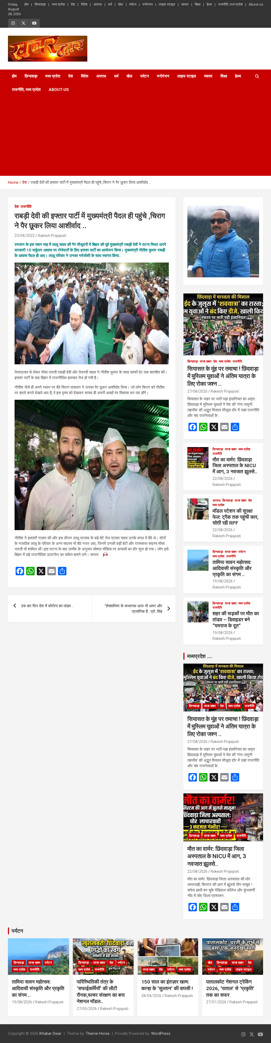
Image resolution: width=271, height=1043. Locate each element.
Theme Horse (98, 1033)
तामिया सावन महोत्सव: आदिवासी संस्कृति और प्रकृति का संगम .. (232, 568)
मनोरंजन (147, 4)
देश (73, 4)
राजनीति (26, 206)
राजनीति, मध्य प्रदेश (230, 4)
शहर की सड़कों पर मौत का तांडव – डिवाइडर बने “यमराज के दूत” (236, 619)
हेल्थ (209, 4)
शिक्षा (198, 4)
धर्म (110, 4)
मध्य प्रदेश (58, 4)
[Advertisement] (128, 136)
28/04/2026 (151, 996)
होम (26, 4)
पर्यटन (132, 4)
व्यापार (185, 4)
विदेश (84, 4)
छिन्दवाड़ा (40, 4)
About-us (256, 4)
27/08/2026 (197, 391)
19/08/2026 (223, 581)
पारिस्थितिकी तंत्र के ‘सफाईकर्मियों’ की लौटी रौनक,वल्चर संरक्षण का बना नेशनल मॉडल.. (101, 991)
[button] (195, 241)
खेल (120, 4)
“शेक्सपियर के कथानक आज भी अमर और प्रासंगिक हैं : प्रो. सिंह (133, 609)
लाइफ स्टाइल (167, 4)
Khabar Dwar (50, 1033)
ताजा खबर (205, 361)
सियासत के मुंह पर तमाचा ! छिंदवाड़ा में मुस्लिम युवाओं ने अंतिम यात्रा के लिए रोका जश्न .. (223, 376)
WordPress (160, 1033)
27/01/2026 (216, 1002)
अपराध (97, 4)
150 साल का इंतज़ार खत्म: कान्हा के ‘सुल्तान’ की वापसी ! (167, 985)
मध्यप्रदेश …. (199, 656)
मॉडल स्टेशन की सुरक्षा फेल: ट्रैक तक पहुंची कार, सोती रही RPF (236, 517)
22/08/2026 (223, 478)
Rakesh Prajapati (52, 235)
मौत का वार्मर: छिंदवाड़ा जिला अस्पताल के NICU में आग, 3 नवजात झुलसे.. (235, 466)
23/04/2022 (25, 235)
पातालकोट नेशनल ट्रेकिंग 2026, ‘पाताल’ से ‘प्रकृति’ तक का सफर (230, 988)
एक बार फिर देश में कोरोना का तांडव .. (47, 606)
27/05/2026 (87, 1009)
